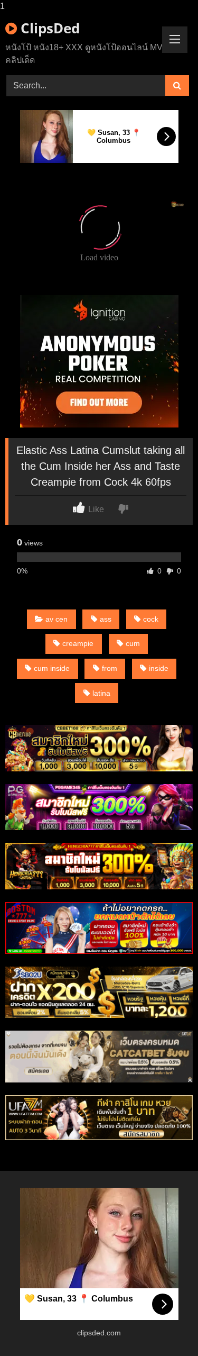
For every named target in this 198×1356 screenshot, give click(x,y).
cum (133, 643)
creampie (77, 643)
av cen (56, 619)
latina (101, 693)
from (109, 668)
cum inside (52, 668)
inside (158, 668)
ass (105, 619)
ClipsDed (48, 28)
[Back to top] (165, 1326)
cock (150, 619)
